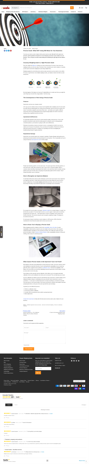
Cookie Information (7, 381)
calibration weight (46, 210)
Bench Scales (22, 360)
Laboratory (33, 11)
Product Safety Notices (8, 373)
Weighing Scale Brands (8, 369)
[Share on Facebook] (4, 50)
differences (34, 65)
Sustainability (6, 371)
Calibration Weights (42, 11)
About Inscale (6, 360)
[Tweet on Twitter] (6, 50)
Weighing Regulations (8, 367)
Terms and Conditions (15, 380)
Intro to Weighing (7, 364)
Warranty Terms (23, 380)
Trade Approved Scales (63, 11)
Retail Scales (22, 364)
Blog (5, 362)
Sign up (38, 372)
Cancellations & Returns (44, 380)
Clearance (80, 11)
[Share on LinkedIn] (9, 50)
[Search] (72, 7)
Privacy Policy (44, 364)
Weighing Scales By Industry (13, 11)
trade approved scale (36, 139)
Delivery (37, 380)
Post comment (28, 348)
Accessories (53, 11)
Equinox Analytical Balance (41, 232)
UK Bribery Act (15, 381)
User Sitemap (21, 381)
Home (3, 11)
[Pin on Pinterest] (11, 50)
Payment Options (31, 380)
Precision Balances (23, 367)
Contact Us (73, 11)
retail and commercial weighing (47, 304)
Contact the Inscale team (28, 298)
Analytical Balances (23, 371)
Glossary (27, 381)
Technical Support (7, 365)
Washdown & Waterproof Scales (26, 369)
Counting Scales (22, 362)
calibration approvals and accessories (34, 304)
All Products (25, 11)
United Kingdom (78, 381)
